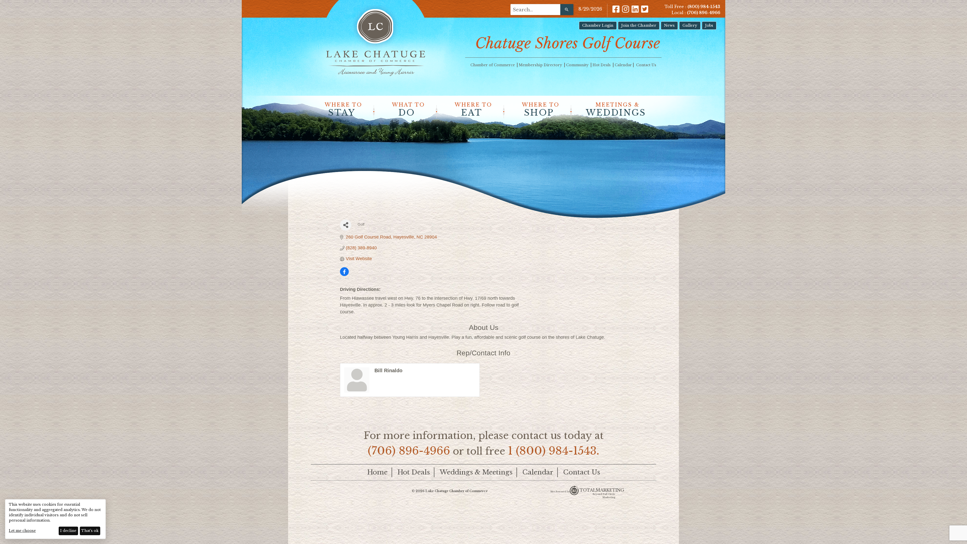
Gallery (689, 25)
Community (578, 65)
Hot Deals (602, 65)
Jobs (709, 25)
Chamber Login (597, 25)
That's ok (89, 530)
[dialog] (55, 519)
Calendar (623, 65)
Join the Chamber (638, 25)
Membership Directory (541, 65)
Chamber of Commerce (493, 65)
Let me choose (22, 530)
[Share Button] (345, 225)
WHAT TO (408, 110)
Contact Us (646, 65)
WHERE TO (343, 110)
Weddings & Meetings (476, 472)
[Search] (566, 9)
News (669, 25)
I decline (68, 530)
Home (377, 472)
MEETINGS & (616, 110)
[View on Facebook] (344, 274)
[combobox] (535, 9)
